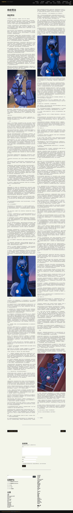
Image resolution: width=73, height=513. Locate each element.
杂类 (38, 492)
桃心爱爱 (38, 493)
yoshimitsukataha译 (40, 479)
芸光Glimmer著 (39, 499)
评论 (23, 446)
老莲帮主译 (38, 498)
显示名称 (23, 457)
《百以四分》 (48, 1)
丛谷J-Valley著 (39, 480)
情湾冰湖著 (38, 488)
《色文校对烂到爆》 (68, 2)
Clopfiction (4, 1)
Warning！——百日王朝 (56, 2)
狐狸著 (70, 4)
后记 (11, 485)
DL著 (63, 2)
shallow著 (38, 476)
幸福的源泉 (63, 431)
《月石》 (53, 1)
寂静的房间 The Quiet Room (14, 481)
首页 (70, 1)
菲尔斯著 (38, 500)
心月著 (51, 2)
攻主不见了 (42, 2)
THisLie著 (38, 477)
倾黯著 (38, 482)
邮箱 (23, 459)
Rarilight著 (38, 475)
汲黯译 (38, 494)
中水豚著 (38, 481)
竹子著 (38, 497)
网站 (22, 461)
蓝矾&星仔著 (39, 501)
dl (15, 11)
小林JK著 (38, 485)
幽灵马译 (38, 486)
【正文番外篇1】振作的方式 (12, 431)
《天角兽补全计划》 (65, 1)
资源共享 (12, 488)
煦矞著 (38, 495)
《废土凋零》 (58, 1)
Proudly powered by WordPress (6, 511)
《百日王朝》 (43, 1)
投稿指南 (46, 2)
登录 (38, 507)
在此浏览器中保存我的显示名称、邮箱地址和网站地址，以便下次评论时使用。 (34, 463)
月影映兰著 (38, 491)
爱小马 (34, 2)
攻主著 (38, 2)
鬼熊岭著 (38, 503)
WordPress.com (18, 511)
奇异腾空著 (38, 484)
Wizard (38, 478)
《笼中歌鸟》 (37, 1)
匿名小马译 (38, 483)
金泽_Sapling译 (39, 502)
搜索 (7, 475)
